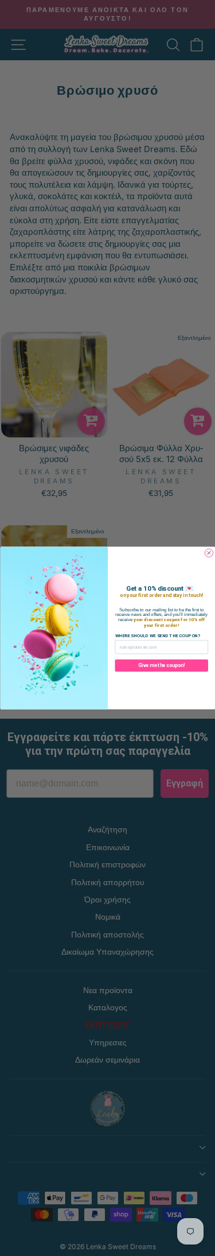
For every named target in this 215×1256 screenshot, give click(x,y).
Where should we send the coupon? (157, 635)
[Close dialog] (209, 553)
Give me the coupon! (161, 665)
